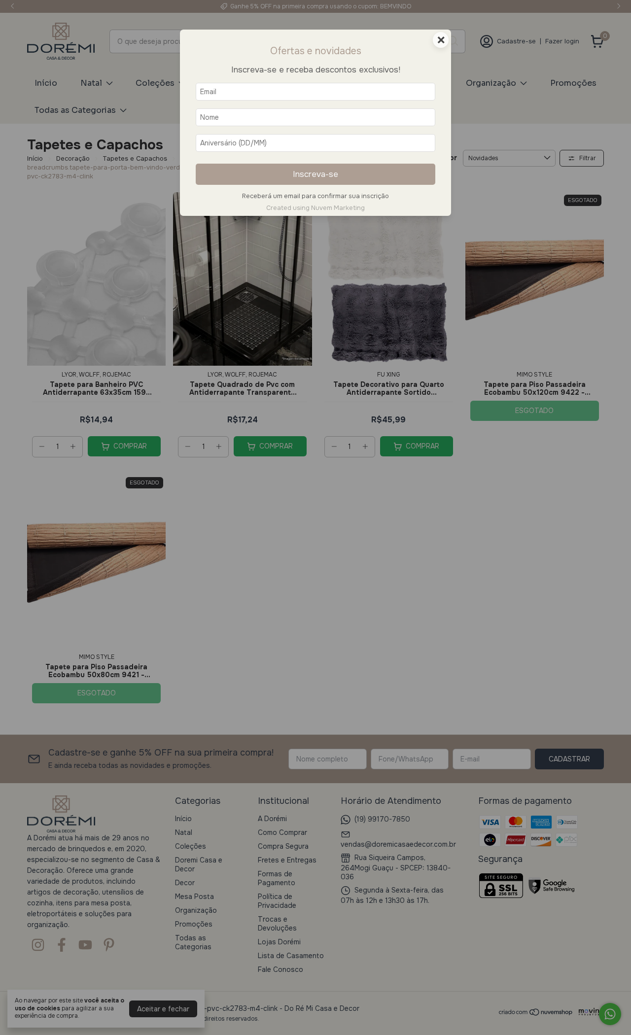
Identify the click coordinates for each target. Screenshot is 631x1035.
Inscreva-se (315, 174)
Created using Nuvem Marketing (315, 208)
